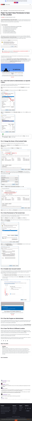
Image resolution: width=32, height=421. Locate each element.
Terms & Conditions (14, 416)
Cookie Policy (28, 419)
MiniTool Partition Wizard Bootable (5, 411)
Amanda (3, 17)
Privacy (19, 416)
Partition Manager (15, 408)
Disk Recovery (14, 411)
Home (1, 10)
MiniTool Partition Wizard (6, 52)
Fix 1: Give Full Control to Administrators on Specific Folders (12, 26)
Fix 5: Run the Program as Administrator (9, 31)
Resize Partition (15, 407)
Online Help (20, 408)
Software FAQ (21, 407)
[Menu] (30, 4)
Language (27, 410)
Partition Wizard (7, 4)
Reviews (20, 410)
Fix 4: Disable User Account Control (8, 30)
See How (16, 2)
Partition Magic (5, 10)
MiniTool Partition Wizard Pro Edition (5, 408)
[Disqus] (16, 368)
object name (8, 171)
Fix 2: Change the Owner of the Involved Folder (10, 27)
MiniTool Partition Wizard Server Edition (5, 410)
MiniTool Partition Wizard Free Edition (5, 407)
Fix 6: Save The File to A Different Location (9, 32)
